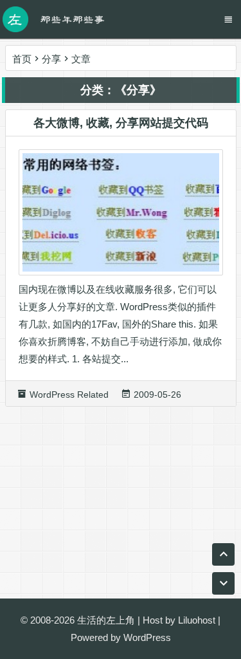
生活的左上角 (106, 620)
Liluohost (196, 620)
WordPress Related (69, 394)
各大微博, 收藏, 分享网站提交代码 (120, 122)
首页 (21, 58)
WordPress (147, 637)
